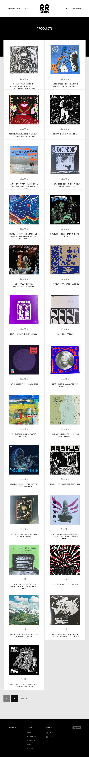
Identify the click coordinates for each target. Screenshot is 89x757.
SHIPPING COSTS (32, 736)
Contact (26, 8)
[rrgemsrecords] (44, 8)
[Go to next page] (14, 698)
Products (11, 8)
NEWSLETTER (31, 740)
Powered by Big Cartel (77, 727)
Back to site (30, 748)
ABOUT (18, 8)
